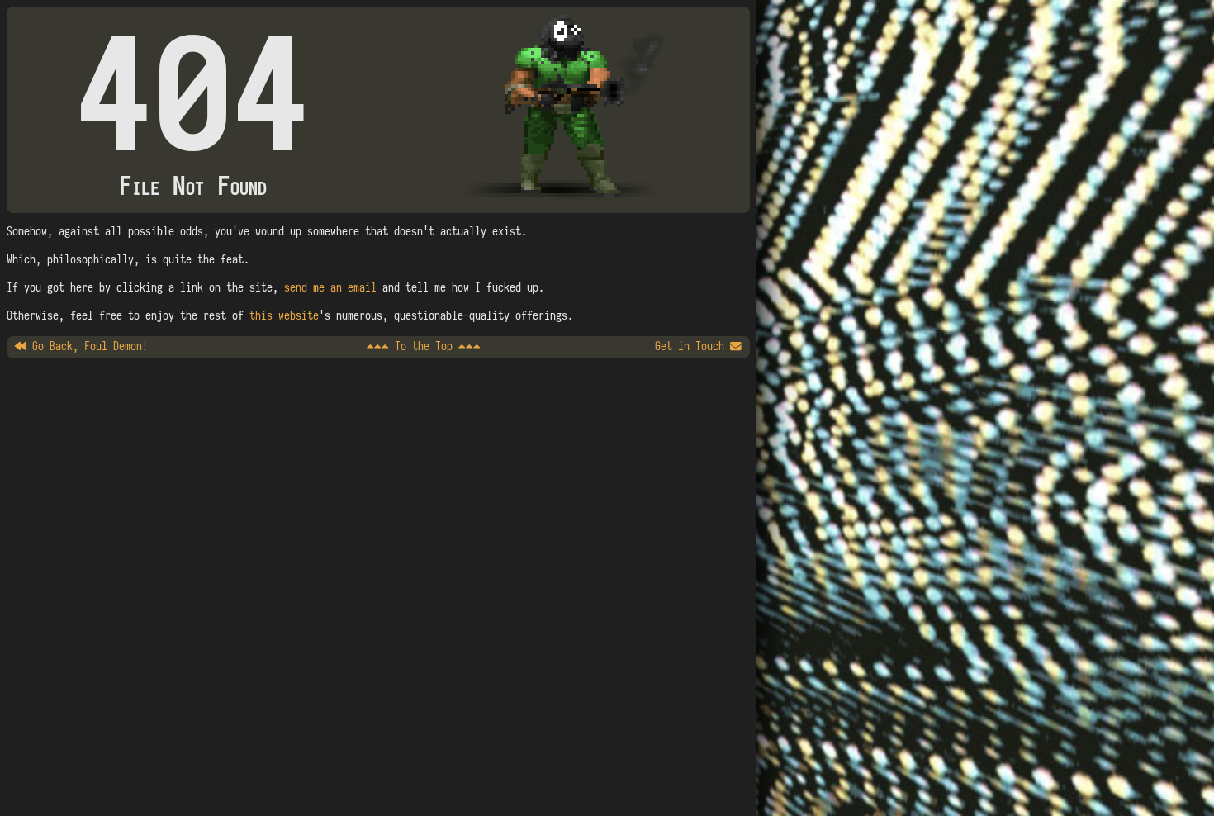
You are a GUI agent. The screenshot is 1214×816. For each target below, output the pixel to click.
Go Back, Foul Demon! (87, 346)
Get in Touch (692, 346)
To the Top (423, 346)
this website (284, 316)
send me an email (330, 288)
